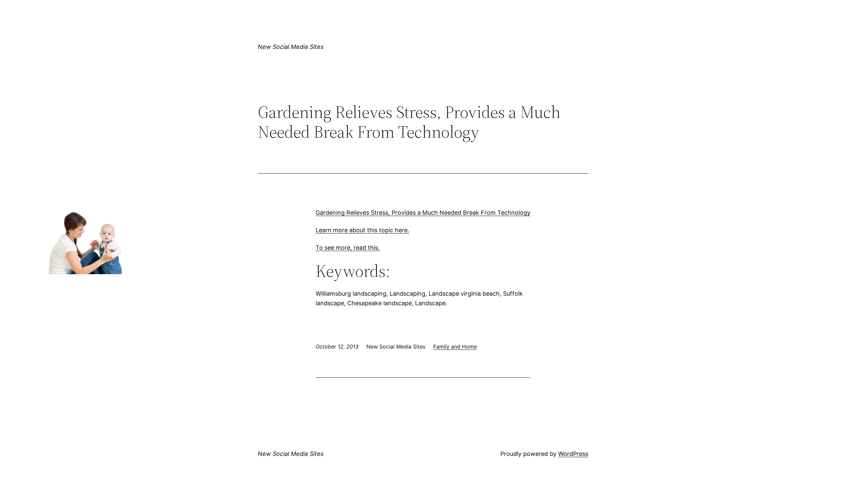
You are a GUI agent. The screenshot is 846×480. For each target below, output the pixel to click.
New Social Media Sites (291, 46)
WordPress (573, 453)
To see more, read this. (348, 247)
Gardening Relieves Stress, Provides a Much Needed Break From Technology (423, 212)
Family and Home (455, 346)
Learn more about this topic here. (362, 230)
